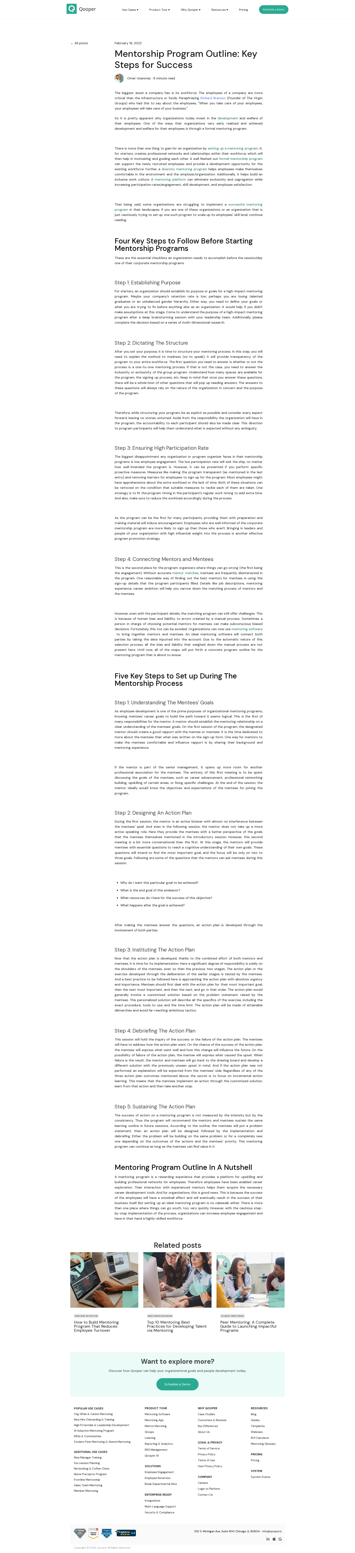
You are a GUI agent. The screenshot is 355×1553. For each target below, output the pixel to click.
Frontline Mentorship (87, 1480)
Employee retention (86, 1316)
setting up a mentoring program (233, 148)
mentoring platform (170, 179)
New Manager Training (88, 1457)
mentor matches (185, 573)
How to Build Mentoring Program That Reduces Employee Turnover (96, 1326)
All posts (81, 43)
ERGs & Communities (87, 1436)
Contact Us (205, 1495)
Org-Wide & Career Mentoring (93, 1414)
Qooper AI (152, 1456)
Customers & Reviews (212, 1420)
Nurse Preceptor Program (90, 1474)
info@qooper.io (272, 1531)
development (228, 118)
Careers (203, 1483)
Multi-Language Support (160, 1506)
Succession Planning (87, 1463)
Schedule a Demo (274, 9)
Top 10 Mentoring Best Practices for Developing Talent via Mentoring (177, 1326)
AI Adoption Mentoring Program (94, 1431)
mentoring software (247, 629)
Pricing (243, 10)
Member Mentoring (86, 1491)
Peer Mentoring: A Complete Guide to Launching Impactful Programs (248, 1326)
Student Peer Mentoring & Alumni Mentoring (102, 1442)
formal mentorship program (241, 159)
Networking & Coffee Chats (91, 1468)
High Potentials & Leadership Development (101, 1425)
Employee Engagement (159, 1472)
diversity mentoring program (184, 169)
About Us (204, 1432)
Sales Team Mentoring (88, 1485)
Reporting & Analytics (159, 1444)
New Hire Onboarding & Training (94, 1419)
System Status (260, 1477)
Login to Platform (209, 1489)
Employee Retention (157, 1478)
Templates (258, 1426)
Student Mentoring (232, 1316)
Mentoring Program (160, 1316)
